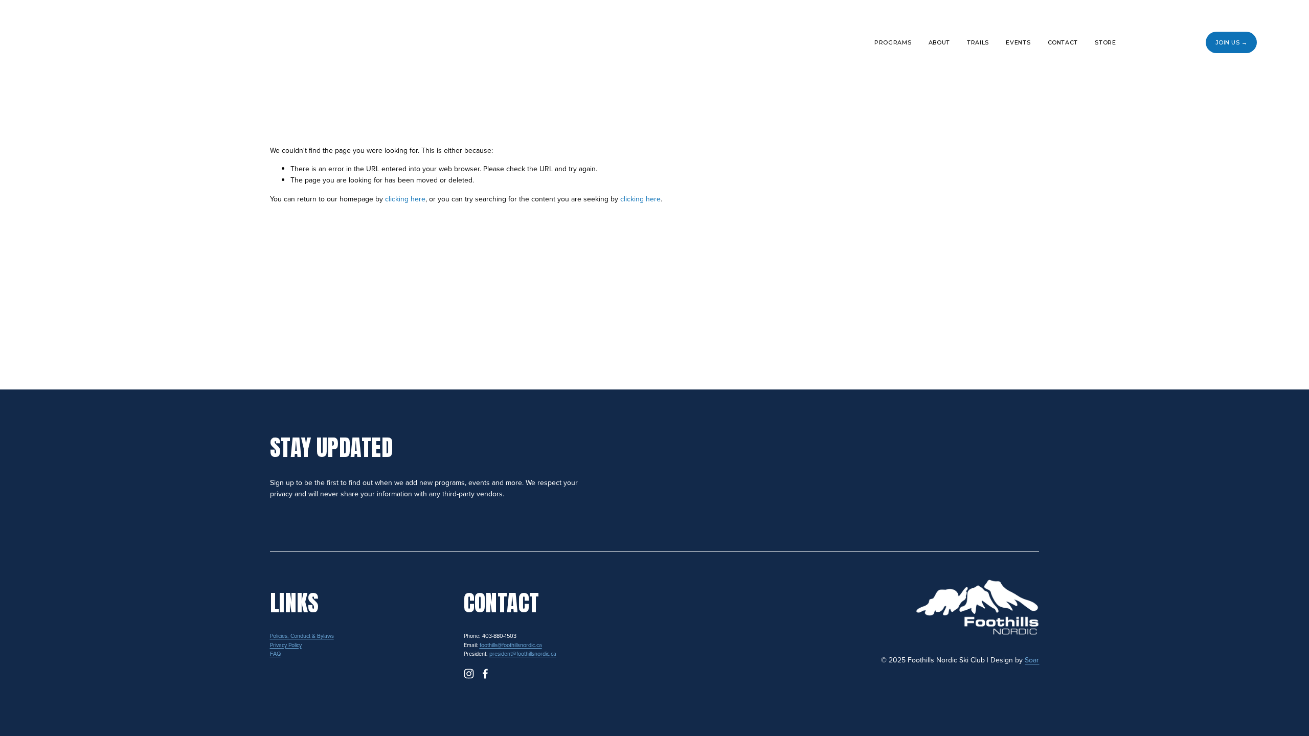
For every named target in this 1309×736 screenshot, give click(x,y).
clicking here (405, 199)
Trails (978, 42)
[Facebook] (1174, 42)
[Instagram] (1147, 42)
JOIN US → (1231, 42)
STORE (1105, 42)
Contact (1063, 42)
